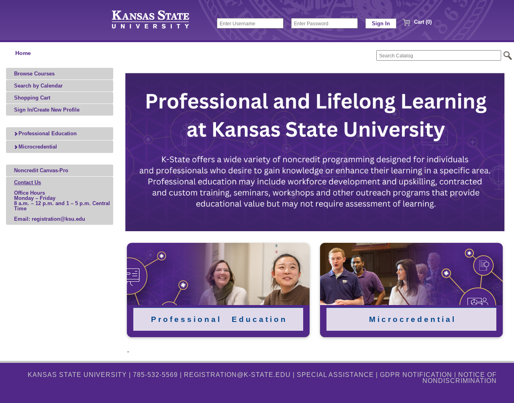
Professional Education (47, 133)
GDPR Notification (416, 374)
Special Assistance (335, 374)
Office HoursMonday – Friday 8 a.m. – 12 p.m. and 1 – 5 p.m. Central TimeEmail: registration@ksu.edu (62, 200)
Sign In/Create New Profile (47, 110)
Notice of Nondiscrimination (459, 377)
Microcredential (37, 147)
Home (23, 53)
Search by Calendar (38, 86)
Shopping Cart (32, 98)
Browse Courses (34, 74)
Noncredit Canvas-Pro (41, 170)
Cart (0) (422, 22)
